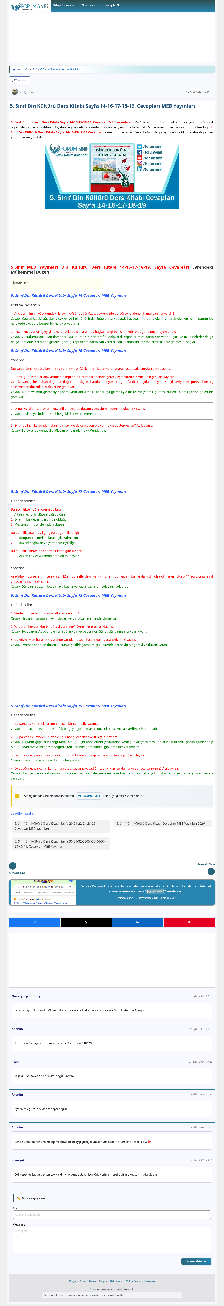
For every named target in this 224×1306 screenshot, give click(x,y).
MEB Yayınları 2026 (89, 796)
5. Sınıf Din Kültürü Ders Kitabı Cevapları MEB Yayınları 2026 (161, 823)
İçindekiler (57, 283)
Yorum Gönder (196, 1261)
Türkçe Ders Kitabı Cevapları (140, 1281)
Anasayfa (22, 69)
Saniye (23, 92)
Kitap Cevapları (64, 5)
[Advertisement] (112, 37)
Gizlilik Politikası (87, 1281)
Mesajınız (19, 1224)
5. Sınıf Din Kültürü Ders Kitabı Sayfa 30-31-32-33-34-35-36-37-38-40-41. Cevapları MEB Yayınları (60, 843)
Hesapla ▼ (112, 5)
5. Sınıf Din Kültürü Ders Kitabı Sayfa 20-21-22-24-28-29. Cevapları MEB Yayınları (55, 826)
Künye (72, 1281)
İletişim (103, 1281)
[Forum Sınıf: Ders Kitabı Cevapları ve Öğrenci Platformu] (29, 10)
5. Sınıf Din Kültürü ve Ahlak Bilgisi (55, 69)
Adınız (17, 1208)
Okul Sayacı (89, 5)
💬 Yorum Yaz (19, 80)
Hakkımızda (116, 1281)
